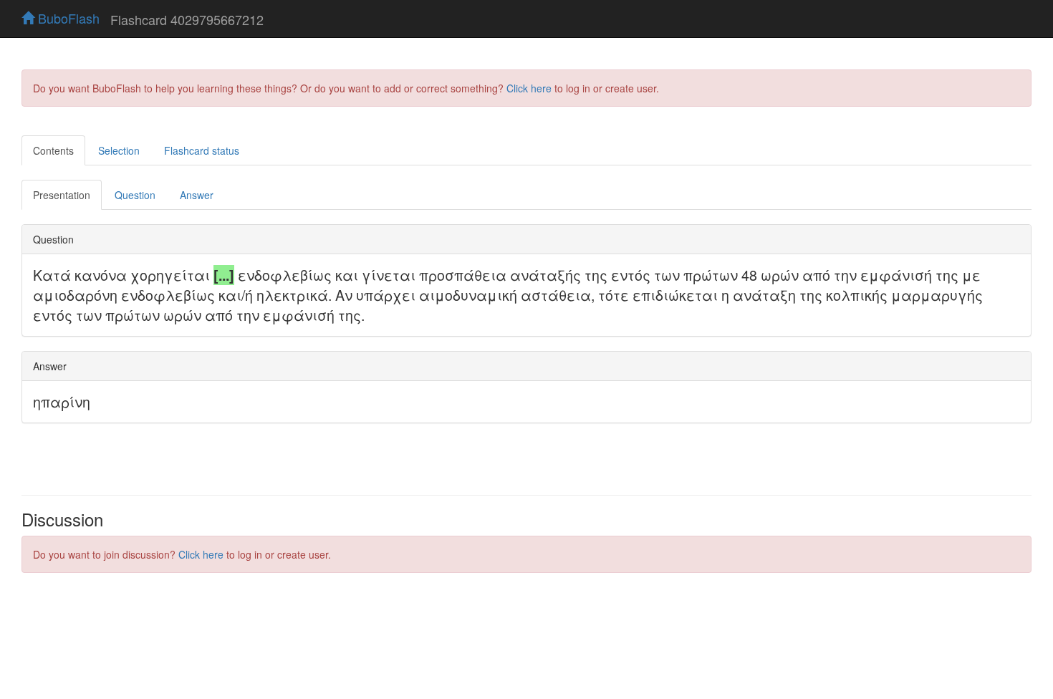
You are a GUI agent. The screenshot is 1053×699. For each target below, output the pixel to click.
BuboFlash (67, 18)
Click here (529, 88)
